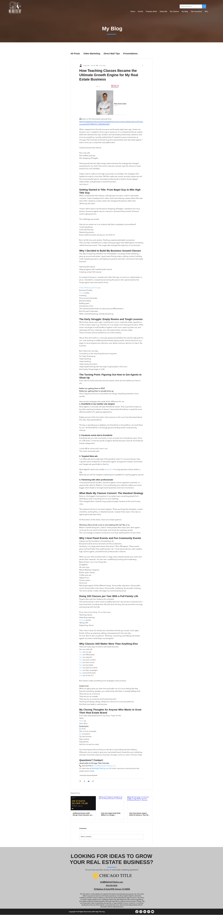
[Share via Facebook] (80, 781)
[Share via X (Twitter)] (84, 781)
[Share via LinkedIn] (88, 781)
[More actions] (143, 65)
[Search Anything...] (204, 6)
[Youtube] (152, 911)
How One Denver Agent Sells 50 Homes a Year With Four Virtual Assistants (139, 814)
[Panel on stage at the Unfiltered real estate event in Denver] (83, 803)
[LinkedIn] (144, 911)
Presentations (130, 53)
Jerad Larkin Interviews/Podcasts (88, 775)
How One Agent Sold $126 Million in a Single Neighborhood (110, 814)
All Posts (75, 53)
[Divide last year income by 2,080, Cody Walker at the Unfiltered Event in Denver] (139, 803)
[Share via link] (93, 781)
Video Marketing (91, 53)
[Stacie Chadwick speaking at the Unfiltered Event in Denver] (111, 803)
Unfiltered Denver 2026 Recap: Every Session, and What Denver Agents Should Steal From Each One (83, 814)
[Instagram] (140, 911)
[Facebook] (136, 911)
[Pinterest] (148, 911)
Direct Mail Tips (112, 53)
